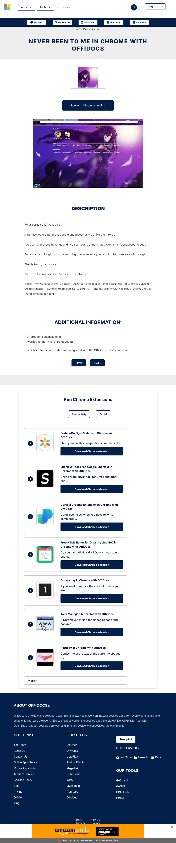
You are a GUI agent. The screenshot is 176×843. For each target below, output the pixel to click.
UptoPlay (72, 756)
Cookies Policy (23, 780)
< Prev (78, 362)
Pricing (18, 791)
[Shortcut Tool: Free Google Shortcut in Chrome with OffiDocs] (46, 486)
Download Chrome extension (92, 451)
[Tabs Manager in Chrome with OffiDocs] (46, 631)
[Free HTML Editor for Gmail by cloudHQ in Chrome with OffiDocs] (46, 561)
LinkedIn (143, 757)
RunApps (72, 791)
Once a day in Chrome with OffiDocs (84, 580)
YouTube (126, 757)
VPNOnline (73, 774)
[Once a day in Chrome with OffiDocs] (46, 597)
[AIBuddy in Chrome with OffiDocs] (46, 665)
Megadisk (72, 768)
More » (32, 680)
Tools (43, 7)
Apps (24, 7)
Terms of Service (24, 774)
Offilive (120, 798)
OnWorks (72, 750)
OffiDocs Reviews (80, 821)
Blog (16, 785)
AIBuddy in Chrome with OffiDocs (83, 647)
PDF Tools (122, 792)
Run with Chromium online (88, 105)
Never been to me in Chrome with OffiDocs (88, 45)
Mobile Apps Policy (25, 768)
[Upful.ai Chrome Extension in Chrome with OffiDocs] (46, 524)
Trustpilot (126, 739)
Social (103, 414)
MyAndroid (73, 785)
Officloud (72, 797)
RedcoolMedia (75, 762)
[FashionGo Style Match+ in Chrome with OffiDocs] (46, 450)
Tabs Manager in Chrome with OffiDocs (87, 614)
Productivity (79, 414)
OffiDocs (72, 744)
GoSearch (122, 780)
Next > (97, 362)
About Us (19, 750)
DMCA (18, 797)
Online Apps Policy (25, 762)
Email (158, 757)
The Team (20, 744)
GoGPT (120, 786)
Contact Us (20, 756)
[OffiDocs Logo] (8, 7)
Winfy (70, 780)
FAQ (16, 803)
